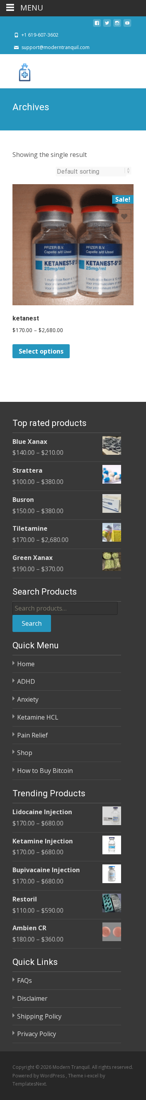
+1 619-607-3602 (39, 35)
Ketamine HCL (37, 717)
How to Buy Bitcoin (45, 770)
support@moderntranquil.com (55, 47)
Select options (41, 351)
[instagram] (117, 25)
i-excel (92, 1075)
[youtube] (127, 25)
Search (32, 623)
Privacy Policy (36, 1034)
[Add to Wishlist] (124, 216)
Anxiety (28, 699)
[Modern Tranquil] (18, 69)
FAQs (24, 980)
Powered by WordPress (39, 1075)
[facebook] (97, 25)
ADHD (26, 681)
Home (26, 664)
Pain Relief (32, 735)
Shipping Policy (39, 1016)
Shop (24, 752)
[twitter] (107, 25)
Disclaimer (32, 998)
